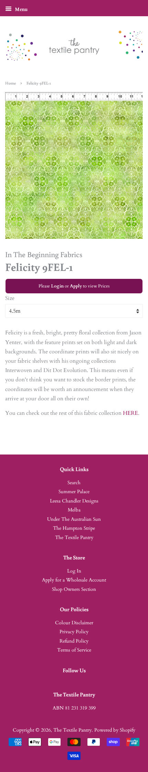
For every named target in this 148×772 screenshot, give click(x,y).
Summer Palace (74, 492)
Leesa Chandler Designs (74, 501)
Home (10, 83)
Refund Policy (74, 641)
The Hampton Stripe (74, 528)
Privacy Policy (74, 632)
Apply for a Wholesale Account (74, 580)
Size (9, 298)
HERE (130, 413)
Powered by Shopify (114, 730)
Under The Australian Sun (74, 519)
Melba (74, 510)
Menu (20, 9)
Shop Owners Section (74, 589)
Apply (76, 286)
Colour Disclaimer (74, 623)
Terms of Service (74, 650)
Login (57, 286)
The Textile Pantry (74, 538)
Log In (74, 571)
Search (74, 483)
